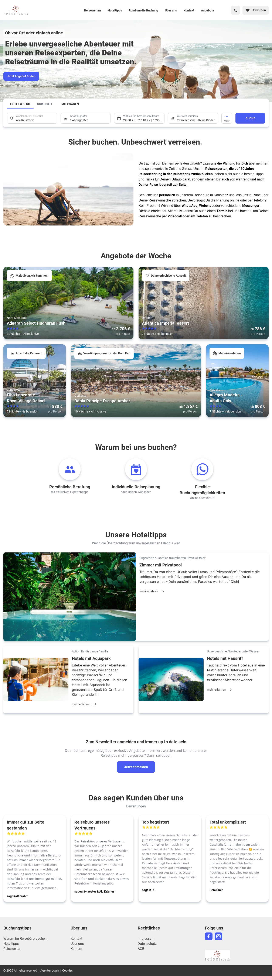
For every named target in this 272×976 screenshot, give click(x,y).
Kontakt (189, 10)
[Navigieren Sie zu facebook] (208, 936)
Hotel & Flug (20, 104)
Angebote (207, 10)
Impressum (146, 938)
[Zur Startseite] (31, 10)
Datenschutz (147, 943)
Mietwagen (70, 104)
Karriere (76, 948)
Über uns (171, 10)
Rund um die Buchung (143, 10)
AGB (141, 948)
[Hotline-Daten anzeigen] (235, 10)
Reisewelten (92, 10)
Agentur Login (49, 970)
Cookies (67, 970)
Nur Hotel (45, 104)
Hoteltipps (115, 10)
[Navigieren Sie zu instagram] (218, 936)
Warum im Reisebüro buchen (25, 938)
